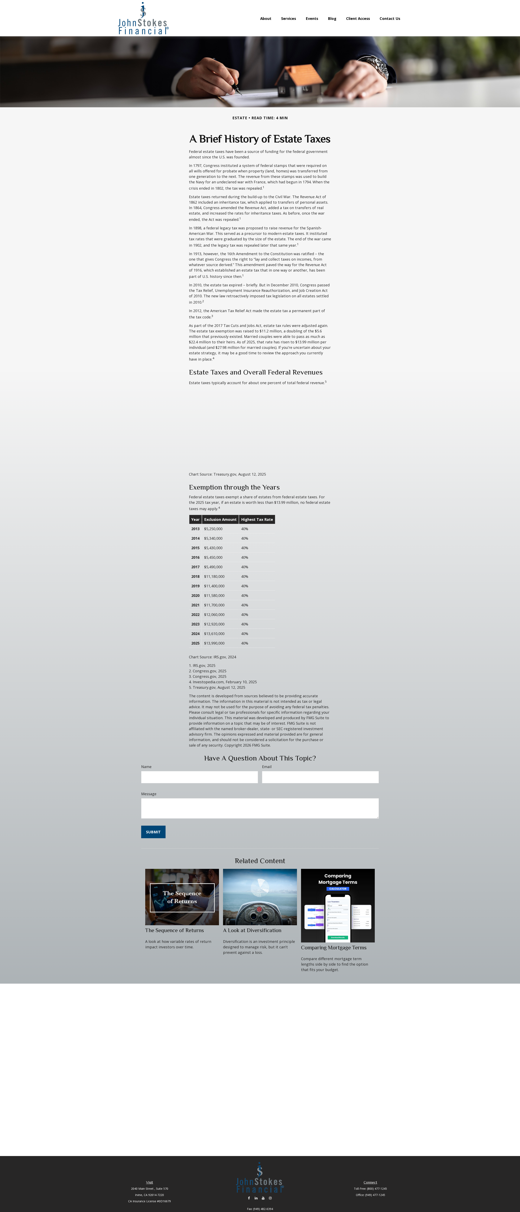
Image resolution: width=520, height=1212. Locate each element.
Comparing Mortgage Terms (334, 947)
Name (146, 766)
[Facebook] (249, 1198)
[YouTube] (263, 1198)
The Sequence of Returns (174, 930)
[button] (265, 18)
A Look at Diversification (252, 930)
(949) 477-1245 (375, 1195)
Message (148, 793)
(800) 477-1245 (377, 1189)
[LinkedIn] (256, 1198)
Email (267, 766)
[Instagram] (270, 1198)
